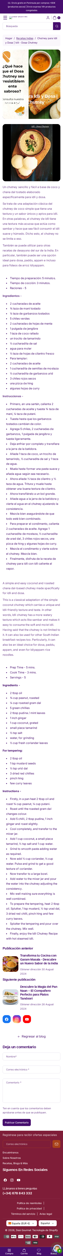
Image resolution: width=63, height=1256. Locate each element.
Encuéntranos (10, 1152)
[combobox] (31, 26)
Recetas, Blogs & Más (15, 1163)
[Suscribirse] (56, 1144)
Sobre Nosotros (12, 1157)
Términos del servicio (23, 1213)
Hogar (8, 38)
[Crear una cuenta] (48, 17)
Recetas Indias (24, 38)
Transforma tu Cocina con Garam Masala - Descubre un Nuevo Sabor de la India (39, 959)
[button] (5, 17)
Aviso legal (46, 1213)
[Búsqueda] (57, 26)
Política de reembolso (29, 1203)
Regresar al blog (34, 1036)
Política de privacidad (29, 1208)
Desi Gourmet (23, 1230)
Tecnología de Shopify (45, 1230)
